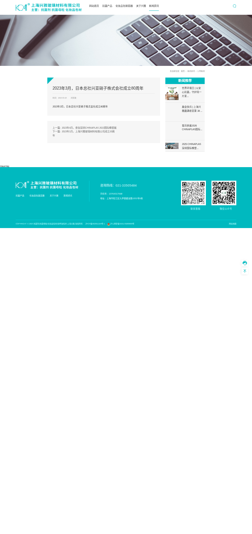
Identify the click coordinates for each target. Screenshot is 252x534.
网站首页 (94, 6)
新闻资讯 (154, 6)
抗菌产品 (107, 6)
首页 (183, 71)
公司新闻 (201, 71)
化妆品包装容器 (124, 6)
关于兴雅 (141, 6)
